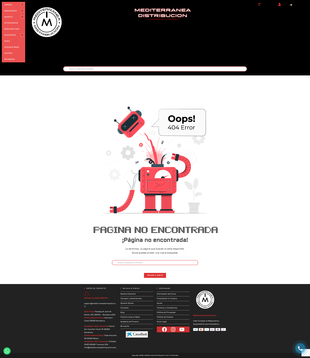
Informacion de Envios (166, 294)
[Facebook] (164, 329)
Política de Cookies (165, 317)
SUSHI (7, 41)
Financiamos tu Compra (167, 298)
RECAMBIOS (9, 59)
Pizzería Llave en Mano (130, 317)
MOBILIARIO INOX (11, 29)
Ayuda (159, 303)
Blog (122, 312)
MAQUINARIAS (10, 11)
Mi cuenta (124, 326)
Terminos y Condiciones (167, 308)
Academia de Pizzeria (129, 322)
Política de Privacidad (166, 312)
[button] (7, 351)
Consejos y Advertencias (131, 298)
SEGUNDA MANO (11, 47)
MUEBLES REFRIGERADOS (11, 20)
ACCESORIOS (10, 35)
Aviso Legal (162, 322)
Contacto (124, 308)
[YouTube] (182, 329)
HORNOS (8, 5)
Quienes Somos (127, 303)
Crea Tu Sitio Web (171, 355)
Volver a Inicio (155, 275)
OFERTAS (8, 53)
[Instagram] (173, 329)
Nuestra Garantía (128, 294)
